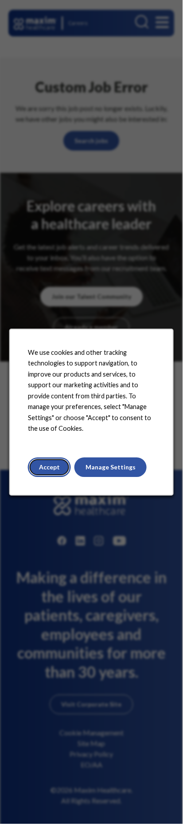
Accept (49, 467)
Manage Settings (111, 467)
